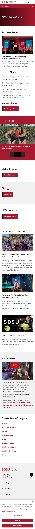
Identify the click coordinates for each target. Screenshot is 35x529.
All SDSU (32, 2)
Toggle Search (28, 2)
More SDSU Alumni (10, 216)
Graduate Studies (8, 443)
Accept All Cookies (17, 525)
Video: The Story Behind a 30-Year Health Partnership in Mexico (16, 255)
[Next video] (23, 154)
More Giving (7, 194)
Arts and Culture (7, 435)
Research (5, 423)
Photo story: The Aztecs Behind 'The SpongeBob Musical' (15, 296)
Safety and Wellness (9, 427)
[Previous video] (12, 154)
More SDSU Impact (10, 175)
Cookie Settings (17, 515)
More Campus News (10, 109)
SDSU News (5, 6)
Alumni (4, 431)
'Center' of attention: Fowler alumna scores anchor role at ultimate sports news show (18, 405)
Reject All (17, 520)
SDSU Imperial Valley (9, 447)
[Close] (33, 502)
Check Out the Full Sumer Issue (13, 335)
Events (4, 439)
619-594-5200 (5, 474)
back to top (31, 475)
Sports (4, 455)
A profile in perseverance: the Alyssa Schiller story (16, 147)
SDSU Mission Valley (9, 451)
